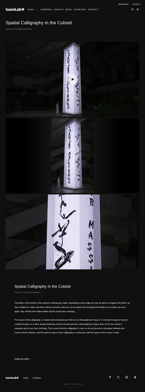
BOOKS (69, 10)
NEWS (25, 378)
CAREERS (37, 378)
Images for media (21, 359)
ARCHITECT (93, 10)
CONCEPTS (59, 10)
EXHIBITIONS (46, 10)
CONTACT (136, 4)
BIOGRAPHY (124, 4)
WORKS (30, 10)
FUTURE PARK (80, 10)
